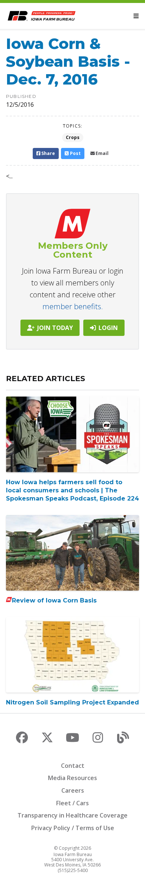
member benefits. (72, 306)
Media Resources (72, 778)
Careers (72, 790)
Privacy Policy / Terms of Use (72, 828)
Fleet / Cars (72, 803)
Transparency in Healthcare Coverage (72, 815)
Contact (72, 766)
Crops (73, 137)
